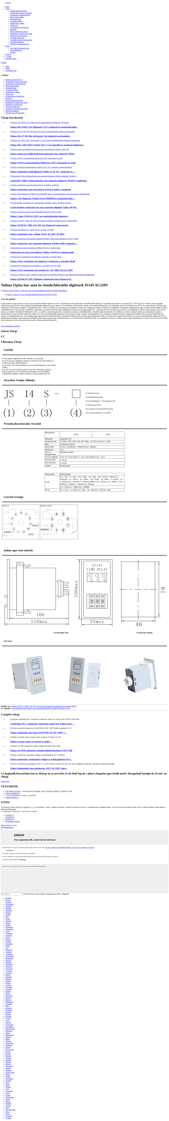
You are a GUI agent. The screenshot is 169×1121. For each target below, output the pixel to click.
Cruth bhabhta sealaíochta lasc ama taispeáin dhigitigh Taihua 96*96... (43, 207)
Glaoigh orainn (11, 59)
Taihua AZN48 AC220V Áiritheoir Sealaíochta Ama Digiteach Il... (41, 279)
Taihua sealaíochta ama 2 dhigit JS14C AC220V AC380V (37, 234)
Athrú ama (14, 25)
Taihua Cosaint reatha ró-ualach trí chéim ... (31, 741)
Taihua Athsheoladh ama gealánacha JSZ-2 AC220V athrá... (39, 768)
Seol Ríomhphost (7, 827)
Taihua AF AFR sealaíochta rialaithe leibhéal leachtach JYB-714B (41, 750)
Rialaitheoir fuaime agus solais (21, 34)
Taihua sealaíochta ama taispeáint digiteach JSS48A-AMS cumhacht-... (43, 243)
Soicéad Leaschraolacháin (19, 44)
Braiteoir (13, 30)
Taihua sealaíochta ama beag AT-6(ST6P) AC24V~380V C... (38, 732)
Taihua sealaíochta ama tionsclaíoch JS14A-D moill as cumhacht (40, 189)
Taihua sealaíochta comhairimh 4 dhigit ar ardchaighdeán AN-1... (41, 759)
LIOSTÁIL (5, 781)
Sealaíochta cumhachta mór (20, 15)
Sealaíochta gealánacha (18, 36)
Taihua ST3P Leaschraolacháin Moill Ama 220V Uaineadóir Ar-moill (42, 163)
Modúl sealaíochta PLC (18, 11)
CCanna (8, 57)
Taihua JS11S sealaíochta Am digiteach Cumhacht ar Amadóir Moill (42, 261)
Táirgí (8, 9)
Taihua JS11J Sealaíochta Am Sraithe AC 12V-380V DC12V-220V (41, 270)
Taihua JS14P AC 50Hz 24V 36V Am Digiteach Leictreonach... (39, 225)
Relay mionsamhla (17, 17)
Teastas (12, 52)
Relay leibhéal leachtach (19, 32)
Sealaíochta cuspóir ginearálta (21, 13)
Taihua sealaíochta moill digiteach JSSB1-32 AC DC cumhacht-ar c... (42, 171)
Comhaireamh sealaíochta (19, 27)
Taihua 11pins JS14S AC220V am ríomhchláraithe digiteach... (39, 216)
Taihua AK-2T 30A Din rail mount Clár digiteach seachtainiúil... (40, 136)
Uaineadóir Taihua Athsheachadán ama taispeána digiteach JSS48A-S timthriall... (49, 180)
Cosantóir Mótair (16, 21)
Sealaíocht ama (15, 19)
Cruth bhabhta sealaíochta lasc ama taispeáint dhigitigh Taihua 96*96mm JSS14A (40, 708)
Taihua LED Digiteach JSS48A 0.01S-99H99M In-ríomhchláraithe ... (42, 198)
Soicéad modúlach (16, 42)
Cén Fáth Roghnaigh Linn (19, 48)
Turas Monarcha (16, 50)
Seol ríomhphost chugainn (10, 326)
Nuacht (8, 54)
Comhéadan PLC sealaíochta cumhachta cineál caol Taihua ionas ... (42, 724)
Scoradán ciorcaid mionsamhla (21, 40)
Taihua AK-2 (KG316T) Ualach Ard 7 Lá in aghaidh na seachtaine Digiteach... (47, 145)
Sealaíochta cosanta (17, 23)
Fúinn (8, 46)
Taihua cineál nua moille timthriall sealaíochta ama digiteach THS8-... (43, 154)
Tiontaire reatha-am (17, 38)
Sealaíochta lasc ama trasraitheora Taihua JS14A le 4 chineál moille (42, 252)
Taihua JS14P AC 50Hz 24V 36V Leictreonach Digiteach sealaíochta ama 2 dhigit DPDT (44, 706)
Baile (7, 7)
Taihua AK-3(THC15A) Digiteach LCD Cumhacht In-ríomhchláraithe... (44, 127)
